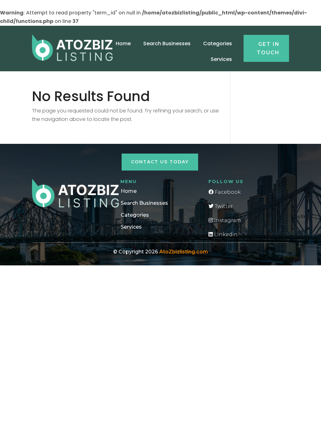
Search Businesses (167, 43)
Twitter (223, 206)
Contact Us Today (160, 162)
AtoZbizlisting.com (183, 252)
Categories (217, 43)
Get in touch (268, 48)
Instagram (227, 220)
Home (123, 43)
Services (221, 59)
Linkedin (225, 234)
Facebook (227, 192)
